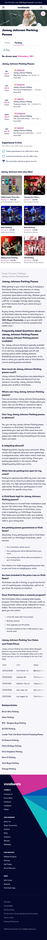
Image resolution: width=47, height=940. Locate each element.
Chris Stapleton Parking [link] (12, 752)
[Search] (41, 7)
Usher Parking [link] (8, 717)
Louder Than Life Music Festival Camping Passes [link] (22, 734)
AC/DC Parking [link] (8, 729)
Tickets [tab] (7, 43)
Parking (21, 274)
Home (4, 274)
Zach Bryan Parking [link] (10, 763)
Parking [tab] (18, 43)
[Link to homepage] (23, 7)
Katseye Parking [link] (9, 769)
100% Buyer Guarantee (26, 2)
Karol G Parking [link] (8, 757)
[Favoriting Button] (43, 13)
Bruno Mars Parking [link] (10, 712)
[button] (6, 50)
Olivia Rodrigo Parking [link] (11, 746)
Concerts (13, 274)
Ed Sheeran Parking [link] (10, 740)
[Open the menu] (3, 7)
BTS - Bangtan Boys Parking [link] (14, 723)
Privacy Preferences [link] (11, 921)
